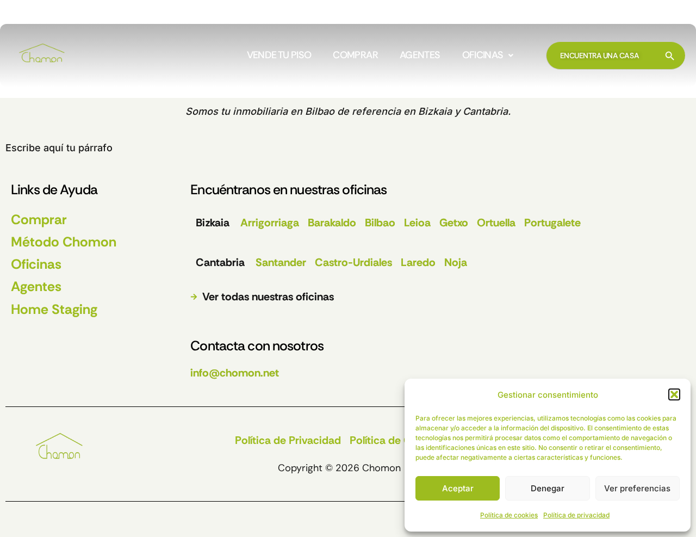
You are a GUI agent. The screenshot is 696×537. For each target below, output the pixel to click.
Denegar (547, 488)
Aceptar (458, 488)
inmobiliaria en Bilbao (283, 111)
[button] (674, 394)
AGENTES (420, 55)
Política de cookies (509, 515)
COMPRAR (355, 55)
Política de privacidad (576, 515)
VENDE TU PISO (279, 55)
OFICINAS (483, 55)
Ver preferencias (637, 488)
